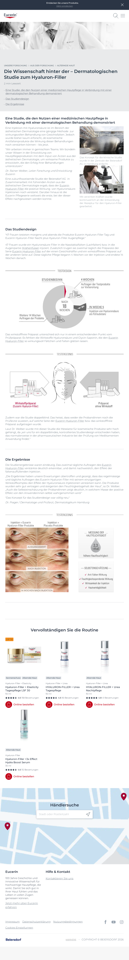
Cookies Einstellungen (19, 927)
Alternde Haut (66, 65)
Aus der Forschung (42, 65)
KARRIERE (71, 939)
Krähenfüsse (30, 248)
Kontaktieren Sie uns (59, 878)
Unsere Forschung (15, 65)
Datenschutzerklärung (36, 921)
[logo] (10, 15)
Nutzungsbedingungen (68, 921)
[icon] (88, 814)
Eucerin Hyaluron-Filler (26, 251)
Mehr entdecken (64, 6)
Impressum (12, 921)
